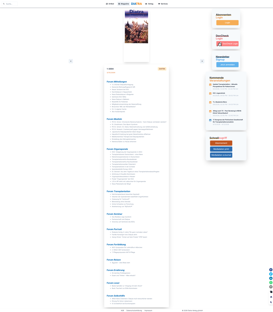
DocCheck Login (230, 43)
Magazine (125, 4)
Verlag (150, 4)
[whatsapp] (271, 282)
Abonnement (221, 143)
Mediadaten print (221, 149)
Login (227, 22)
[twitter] (271, 274)
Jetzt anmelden (227, 65)
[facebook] (271, 269)
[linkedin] (271, 278)
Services (164, 4)
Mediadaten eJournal (221, 155)
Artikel (111, 4)
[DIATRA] (136, 3)
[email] (271, 287)
